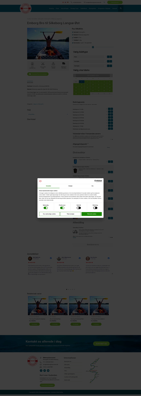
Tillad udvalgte (70, 214)
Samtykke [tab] (48, 186)
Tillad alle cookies (91, 214)
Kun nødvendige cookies (49, 214)
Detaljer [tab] (71, 186)
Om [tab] (92, 186)
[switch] (62, 208)
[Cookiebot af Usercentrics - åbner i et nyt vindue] (95, 181)
